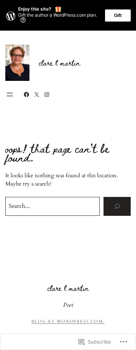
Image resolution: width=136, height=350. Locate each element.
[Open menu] (9, 94)
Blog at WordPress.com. (68, 321)
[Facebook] (26, 94)
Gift (118, 15)
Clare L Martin (59, 62)
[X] (37, 94)
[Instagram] (47, 94)
